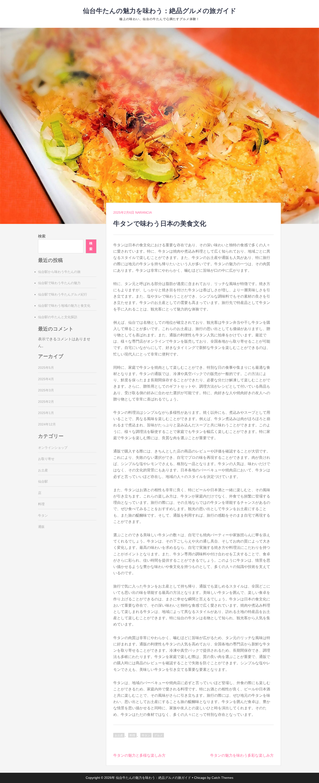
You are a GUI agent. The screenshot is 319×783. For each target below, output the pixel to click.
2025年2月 (46, 402)
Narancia (143, 212)
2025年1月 (46, 413)
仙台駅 (43, 481)
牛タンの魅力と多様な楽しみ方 (139, 755)
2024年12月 (47, 424)
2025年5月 (46, 367)
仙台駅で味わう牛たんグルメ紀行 (62, 294)
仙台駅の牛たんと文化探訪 (57, 317)
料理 (132, 735)
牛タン (146, 735)
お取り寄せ (46, 459)
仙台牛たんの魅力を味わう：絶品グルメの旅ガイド (159, 10)
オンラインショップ (52, 447)
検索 (42, 236)
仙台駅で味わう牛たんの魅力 (59, 283)
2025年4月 (46, 379)
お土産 (119, 735)
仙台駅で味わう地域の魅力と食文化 (64, 305)
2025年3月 (46, 390)
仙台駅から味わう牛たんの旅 (59, 272)
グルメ (158, 735)
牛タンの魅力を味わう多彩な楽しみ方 (242, 755)
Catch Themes (222, 778)
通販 (41, 527)
